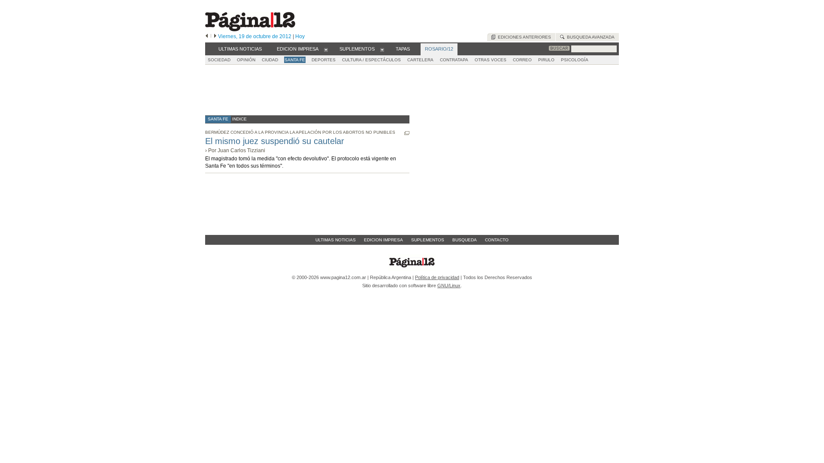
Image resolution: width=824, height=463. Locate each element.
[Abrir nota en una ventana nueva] (406, 133)
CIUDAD (270, 59)
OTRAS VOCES (490, 59)
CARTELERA (420, 59)
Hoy (300, 36)
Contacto (497, 240)
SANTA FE (295, 59)
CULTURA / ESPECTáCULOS (371, 59)
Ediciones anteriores (523, 37)
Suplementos (427, 240)
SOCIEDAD (219, 59)
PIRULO (546, 59)
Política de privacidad (437, 277)
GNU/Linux (448, 285)
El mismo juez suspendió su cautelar (274, 141)
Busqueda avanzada (589, 37)
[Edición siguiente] (215, 36)
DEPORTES (324, 59)
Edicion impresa (383, 240)
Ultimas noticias (335, 240)
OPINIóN (246, 59)
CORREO (522, 59)
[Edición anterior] (206, 36)
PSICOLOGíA (574, 59)
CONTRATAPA (454, 59)
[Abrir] (326, 49)
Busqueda (464, 240)
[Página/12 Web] (250, 29)
